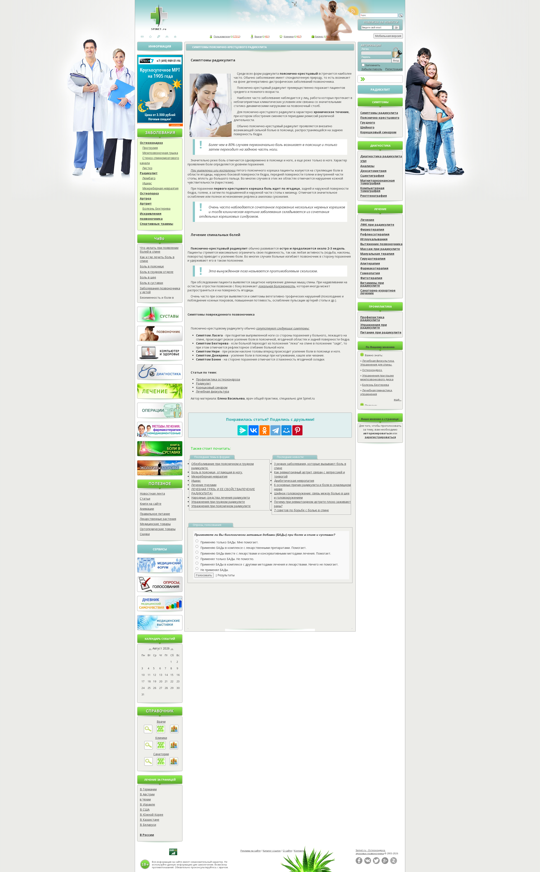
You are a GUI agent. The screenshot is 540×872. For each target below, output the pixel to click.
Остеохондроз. (372, 370)
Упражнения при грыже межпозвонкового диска (377, 377)
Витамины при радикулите (372, 284)
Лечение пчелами (203, 485)
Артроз (145, 198)
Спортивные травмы (156, 224)
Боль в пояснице (152, 266)
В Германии (148, 789)
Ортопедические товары (158, 529)
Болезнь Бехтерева (156, 209)
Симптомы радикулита (379, 113)
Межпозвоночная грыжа (160, 153)
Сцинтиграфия (372, 176)
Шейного (367, 127)
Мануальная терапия (377, 254)
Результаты (226, 575)
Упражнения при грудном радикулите (218, 502)
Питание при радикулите (380, 332)
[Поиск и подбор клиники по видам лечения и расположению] (148, 748)
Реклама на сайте (250, 850)
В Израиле (147, 804)
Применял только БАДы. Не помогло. (227, 559)
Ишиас (147, 183)
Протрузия (150, 148)
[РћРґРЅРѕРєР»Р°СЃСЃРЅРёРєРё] (264, 430)
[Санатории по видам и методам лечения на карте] (174, 765)
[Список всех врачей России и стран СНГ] (161, 732)
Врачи (258, 36)
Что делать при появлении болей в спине (159, 250)
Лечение (367, 220)
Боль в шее (148, 277)
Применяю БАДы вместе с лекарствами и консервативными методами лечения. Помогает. (265, 553)
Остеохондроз (151, 143)
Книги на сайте (150, 504)
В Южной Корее (151, 815)
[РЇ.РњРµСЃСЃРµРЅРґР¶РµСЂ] (243, 430)
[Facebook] (359, 863)
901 (329, 36)
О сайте (287, 850)
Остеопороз (149, 193)
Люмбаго (148, 178)
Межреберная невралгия (160, 188)
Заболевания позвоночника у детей (160, 290)
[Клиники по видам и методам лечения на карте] (174, 748)
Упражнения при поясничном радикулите (221, 506)
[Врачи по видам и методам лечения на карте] (174, 732)
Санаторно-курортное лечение (378, 291)
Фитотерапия (371, 278)
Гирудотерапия (372, 258)
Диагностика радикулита (381, 156)
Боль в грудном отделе (156, 272)
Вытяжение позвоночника (381, 244)
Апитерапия (370, 263)
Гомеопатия (370, 273)
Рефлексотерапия (374, 234)
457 (299, 36)
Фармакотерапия (374, 268)
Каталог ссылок (272, 850)
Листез (147, 168)
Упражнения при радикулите (373, 326)
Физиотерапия (372, 229)
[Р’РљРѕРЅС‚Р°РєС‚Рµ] (253, 430)
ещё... (397, 399)
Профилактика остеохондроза (218, 379)
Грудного (367, 122)
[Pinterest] (297, 430)
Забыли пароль (371, 69)
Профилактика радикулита (372, 318)
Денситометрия (373, 171)
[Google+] (385, 863)
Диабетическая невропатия (294, 481)
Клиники (289, 36)
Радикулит (149, 173)
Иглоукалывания (373, 239)
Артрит (146, 203)
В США (145, 809)
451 (267, 36)
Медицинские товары (155, 524)
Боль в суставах (151, 283)
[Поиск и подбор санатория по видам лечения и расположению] (148, 765)
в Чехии (145, 799)
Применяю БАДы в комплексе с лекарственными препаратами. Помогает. (253, 548)
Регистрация (393, 69)
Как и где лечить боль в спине (157, 259)
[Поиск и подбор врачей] (148, 732)
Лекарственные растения (158, 519)
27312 (236, 36)
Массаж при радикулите (380, 249)
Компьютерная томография (372, 189)
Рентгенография (373, 196)
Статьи (145, 499)
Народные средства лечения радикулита (220, 497)
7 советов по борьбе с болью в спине (301, 510)
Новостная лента (152, 493)
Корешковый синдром (378, 132)
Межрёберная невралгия (209, 476)
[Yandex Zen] (393, 863)
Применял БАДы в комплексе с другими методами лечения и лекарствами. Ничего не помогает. (269, 564)
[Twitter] (376, 863)
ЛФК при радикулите (377, 225)
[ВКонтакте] (367, 863)
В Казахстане (149, 820)
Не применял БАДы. (214, 570)
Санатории (161, 754)
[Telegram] (275, 430)
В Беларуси (148, 825)
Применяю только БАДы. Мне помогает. (229, 542)
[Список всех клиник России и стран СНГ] (161, 748)
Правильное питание (155, 514)
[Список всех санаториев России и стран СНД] (161, 765)
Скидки (145, 534)
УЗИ (363, 161)
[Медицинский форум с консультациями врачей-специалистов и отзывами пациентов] (159, 572)
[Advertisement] (275, 602)
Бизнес (319, 36)
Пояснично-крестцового (379, 118)
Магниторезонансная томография (377, 181)
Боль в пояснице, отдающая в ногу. (217, 472)
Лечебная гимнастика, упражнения (376, 392)
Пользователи (222, 36)
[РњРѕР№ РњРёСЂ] (286, 430)
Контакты (299, 850)
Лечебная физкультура (212, 391)
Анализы (367, 166)
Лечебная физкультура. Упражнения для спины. (377, 362)
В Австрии (147, 794)
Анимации (147, 509)
